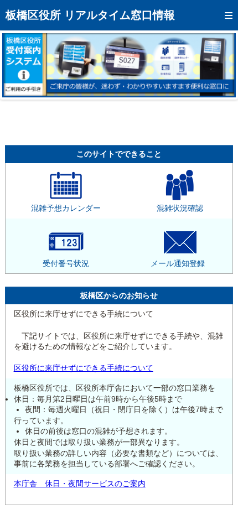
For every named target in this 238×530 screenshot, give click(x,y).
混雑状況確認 (180, 208)
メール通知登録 (178, 263)
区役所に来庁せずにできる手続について (83, 367)
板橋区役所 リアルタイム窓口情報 (90, 15)
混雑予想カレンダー (66, 208)
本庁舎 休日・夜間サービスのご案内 (80, 483)
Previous (19, 65)
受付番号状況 (66, 263)
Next (219, 65)
